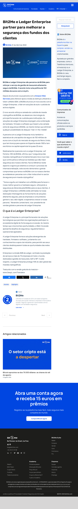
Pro (53, 454)
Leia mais (19, 307)
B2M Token (10, 467)
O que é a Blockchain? (36, 475)
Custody (9, 472)
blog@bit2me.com (12, 447)
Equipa (54, 464)
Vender (54, 446)
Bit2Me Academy (62, 162)
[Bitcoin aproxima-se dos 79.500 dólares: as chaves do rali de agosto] (27, 340)
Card (53, 448)
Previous (12, 315)
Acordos (6, 284)
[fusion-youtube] (18, 453)
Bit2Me (8, 45)
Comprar (54, 443)
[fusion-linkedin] (8, 453)
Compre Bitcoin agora (39, 419)
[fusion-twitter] (15, 453)
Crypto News (11, 470)
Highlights (15, 284)
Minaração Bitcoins (35, 467)
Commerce (55, 451)
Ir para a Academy (34, 478)
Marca (53, 472)
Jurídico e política (8, 494)
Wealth (9, 464)
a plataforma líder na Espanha (64, 42)
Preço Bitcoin (33, 470)
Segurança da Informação (36, 494)
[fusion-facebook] (11, 453)
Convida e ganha (57, 467)
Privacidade (17, 494)
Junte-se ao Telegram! (64, 155)
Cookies (24, 494)
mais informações (64, 484)
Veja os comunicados (62, 137)
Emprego (54, 475)
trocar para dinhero (35, 472)
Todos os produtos (12, 475)
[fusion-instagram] (24, 453)
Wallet (53, 440)
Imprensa (54, 470)
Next (43, 315)
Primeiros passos (34, 464)
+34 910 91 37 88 (12, 450)
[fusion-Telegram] (21, 453)
